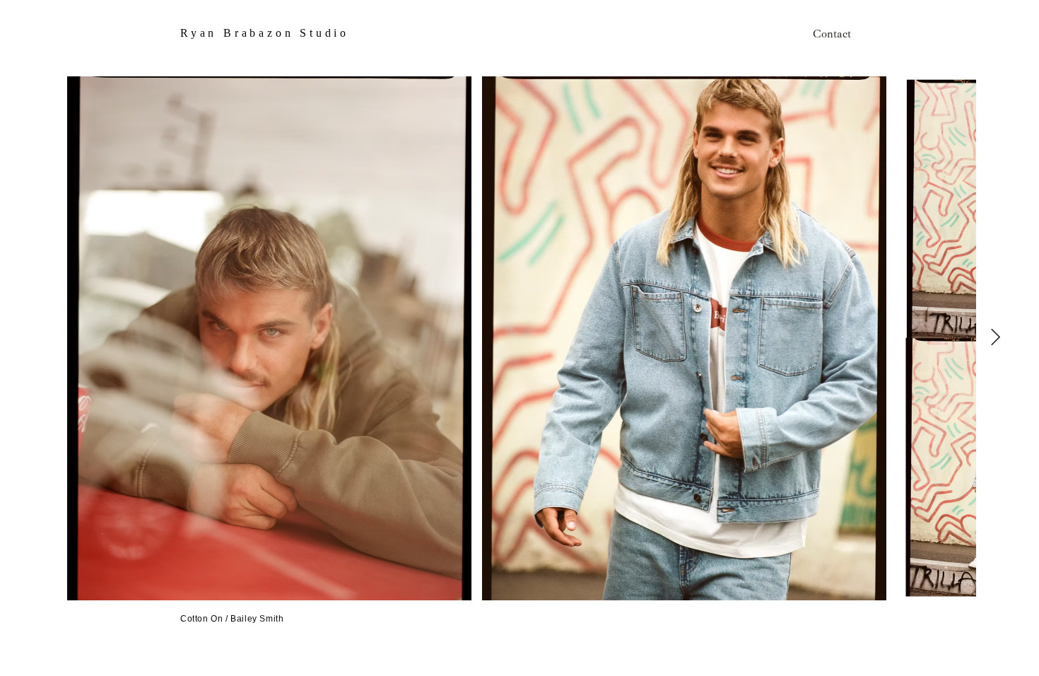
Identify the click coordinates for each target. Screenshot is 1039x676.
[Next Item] (995, 337)
